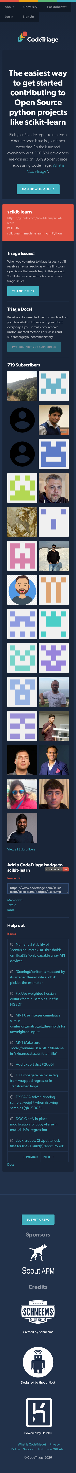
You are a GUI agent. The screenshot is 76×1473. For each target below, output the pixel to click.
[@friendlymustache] (54, 536)
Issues (11, 934)
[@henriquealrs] (22, 740)
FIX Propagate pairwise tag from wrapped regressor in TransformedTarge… (34, 1080)
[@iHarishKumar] (22, 842)
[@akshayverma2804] (54, 638)
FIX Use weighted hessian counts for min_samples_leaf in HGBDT (34, 999)
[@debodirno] (54, 570)
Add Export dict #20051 (35, 1064)
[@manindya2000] (54, 604)
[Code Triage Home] (38, 37)
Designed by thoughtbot (38, 1382)
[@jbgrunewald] (22, 774)
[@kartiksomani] (54, 434)
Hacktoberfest (56, 7)
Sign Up (28, 17)
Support (29, 1449)
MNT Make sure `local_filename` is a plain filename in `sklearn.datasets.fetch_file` (37, 1048)
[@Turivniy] (54, 706)
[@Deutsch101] (22, 638)
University (30, 7)
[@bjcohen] (22, 400)
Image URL (14, 878)
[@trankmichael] (22, 536)
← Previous (30, 1157)
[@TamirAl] (22, 706)
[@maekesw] (54, 672)
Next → (48, 1157)
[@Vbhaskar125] (22, 604)
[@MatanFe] (22, 570)
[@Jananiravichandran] (22, 808)
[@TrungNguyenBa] (22, 502)
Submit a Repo (38, 1219)
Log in (9, 17)
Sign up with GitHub (38, 189)
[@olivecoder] (54, 502)
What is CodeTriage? (32, 1444)
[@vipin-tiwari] (54, 774)
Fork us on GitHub (50, 1449)
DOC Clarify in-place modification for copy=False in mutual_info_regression (34, 1124)
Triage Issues (23, 291)
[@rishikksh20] (54, 740)
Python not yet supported (34, 347)
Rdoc (11, 910)
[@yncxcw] (54, 400)
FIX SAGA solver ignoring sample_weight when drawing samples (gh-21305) (34, 1102)
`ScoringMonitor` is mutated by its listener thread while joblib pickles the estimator (37, 977)
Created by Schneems (38, 1332)
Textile (11, 905)
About (9, 7)
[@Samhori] (54, 808)
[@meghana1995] (54, 468)
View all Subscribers (21, 849)
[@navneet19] (22, 672)
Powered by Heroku (38, 1433)
